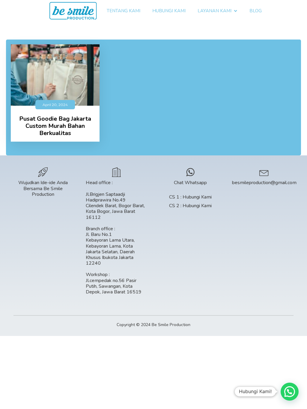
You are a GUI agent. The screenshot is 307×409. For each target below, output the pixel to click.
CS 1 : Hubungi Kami (190, 197)
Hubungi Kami (169, 11)
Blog (255, 11)
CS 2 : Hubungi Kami (190, 206)
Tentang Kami (123, 11)
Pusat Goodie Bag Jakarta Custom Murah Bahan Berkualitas (55, 126)
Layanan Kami (214, 11)
